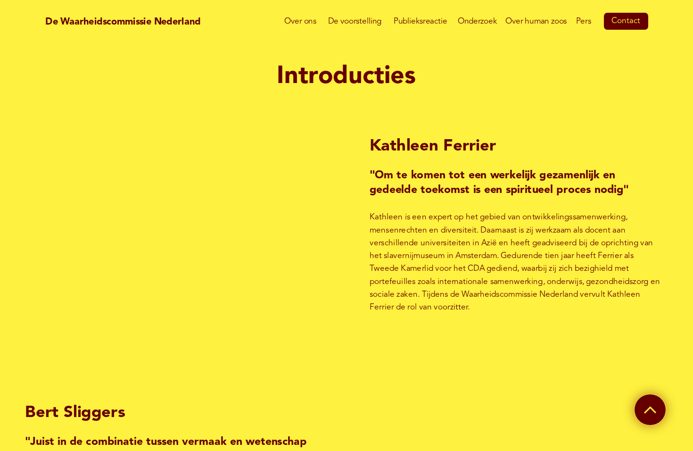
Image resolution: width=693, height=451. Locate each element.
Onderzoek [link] (477, 21)
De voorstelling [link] (354, 21)
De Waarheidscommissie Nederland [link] (123, 21)
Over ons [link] (300, 21)
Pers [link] (583, 21)
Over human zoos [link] (536, 21)
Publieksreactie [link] (420, 21)
